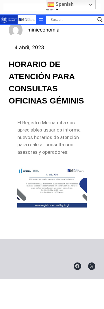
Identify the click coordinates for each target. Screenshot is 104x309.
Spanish (64, 4)
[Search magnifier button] (100, 20)
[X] (92, 266)
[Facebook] (77, 266)
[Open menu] (41, 19)
